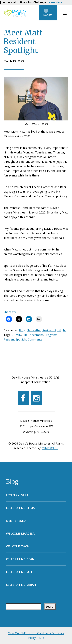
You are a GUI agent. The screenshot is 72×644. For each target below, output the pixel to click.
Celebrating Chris (20, 508)
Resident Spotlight (54, 330)
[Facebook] (23, 398)
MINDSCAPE (50, 448)
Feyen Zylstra (17, 495)
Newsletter (34, 330)
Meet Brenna (16, 521)
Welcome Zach (17, 546)
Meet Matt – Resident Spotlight (27, 41)
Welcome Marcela (20, 533)
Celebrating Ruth (20, 572)
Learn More (55, 2)
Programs (51, 335)
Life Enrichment (33, 335)
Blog (12, 481)
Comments (35, 339)
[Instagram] (36, 398)
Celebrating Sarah (21, 585)
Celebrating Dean (20, 559)
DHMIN (16, 335)
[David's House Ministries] (14, 13)
